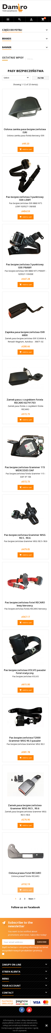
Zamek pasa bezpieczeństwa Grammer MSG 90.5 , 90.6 (25, 807)
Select (16, 77)
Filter (41, 78)
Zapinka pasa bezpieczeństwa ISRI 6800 (25, 333)
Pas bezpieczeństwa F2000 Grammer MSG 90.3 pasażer (25, 739)
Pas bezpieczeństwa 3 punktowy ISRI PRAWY (25, 266)
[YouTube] (29, 1010)
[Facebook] (22, 1010)
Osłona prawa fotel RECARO (25, 873)
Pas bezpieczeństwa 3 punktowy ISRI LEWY (25, 198)
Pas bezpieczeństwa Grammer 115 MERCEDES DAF (25, 469)
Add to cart (25, 149)
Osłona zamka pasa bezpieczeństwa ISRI (25, 131)
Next (32, 898)
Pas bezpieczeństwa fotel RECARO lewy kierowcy (25, 604)
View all (30, 59)
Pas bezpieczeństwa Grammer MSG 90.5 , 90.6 (24, 536)
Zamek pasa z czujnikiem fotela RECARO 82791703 (25, 401)
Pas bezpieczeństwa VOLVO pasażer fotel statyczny (25, 671)
